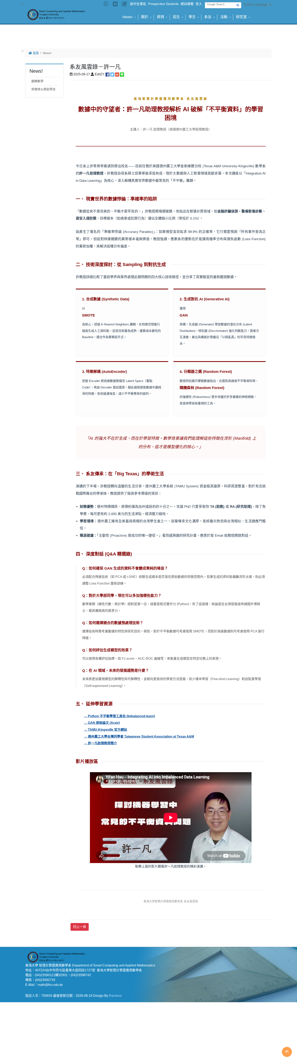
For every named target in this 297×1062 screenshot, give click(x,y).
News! (127, 17)
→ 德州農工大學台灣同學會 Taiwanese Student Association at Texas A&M (139, 736)
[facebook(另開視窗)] (107, 74)
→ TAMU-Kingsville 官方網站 (105, 729)
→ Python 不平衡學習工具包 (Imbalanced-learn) (119, 716)
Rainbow (115, 995)
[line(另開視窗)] (122, 74)
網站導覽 (187, 4)
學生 (192, 17)
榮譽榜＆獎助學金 (43, 89)
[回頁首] (287, 1051)
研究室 (241, 17)
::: (22, 4)
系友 (208, 17)
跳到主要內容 (9, 2)
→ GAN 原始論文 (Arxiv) (102, 722)
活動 (223, 17)
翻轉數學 (37, 81)
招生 (176, 17)
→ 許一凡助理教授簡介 (100, 743)
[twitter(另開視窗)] (112, 74)
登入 (199, 4)
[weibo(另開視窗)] (117, 74)
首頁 (35, 53)
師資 (160, 17)
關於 (144, 17)
